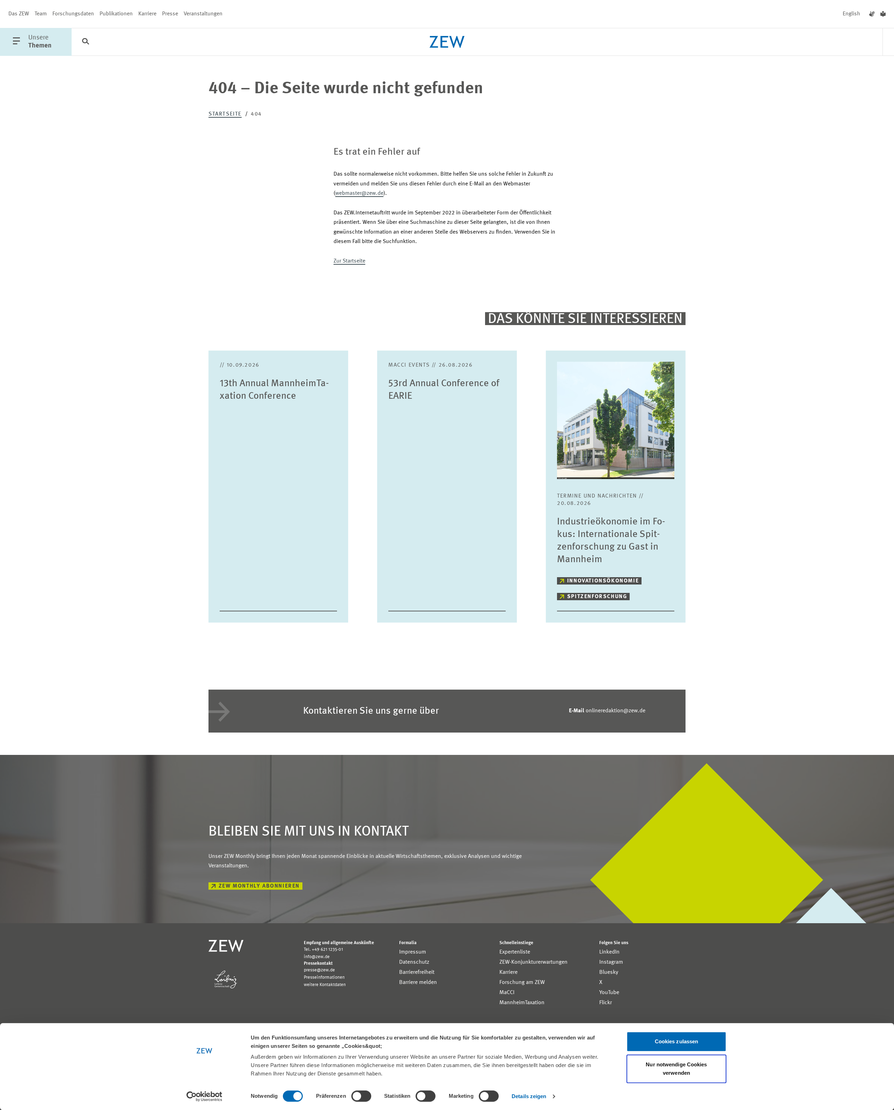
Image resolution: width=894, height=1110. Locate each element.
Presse (170, 14)
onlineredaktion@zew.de (607, 711)
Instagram (611, 962)
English (851, 14)
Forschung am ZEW (522, 982)
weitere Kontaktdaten (325, 985)
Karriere (147, 14)
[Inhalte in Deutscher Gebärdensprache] (872, 14)
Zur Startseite (349, 261)
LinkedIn (609, 952)
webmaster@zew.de (359, 193)
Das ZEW (18, 14)
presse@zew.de (319, 970)
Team (41, 14)
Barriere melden (418, 982)
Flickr (605, 1003)
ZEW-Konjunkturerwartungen (533, 962)
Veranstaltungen (203, 14)
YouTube (609, 992)
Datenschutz (414, 962)
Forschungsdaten (73, 14)
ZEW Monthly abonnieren (259, 886)
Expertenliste (514, 952)
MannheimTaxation (521, 1003)
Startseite (225, 114)
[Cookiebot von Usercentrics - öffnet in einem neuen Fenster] (204, 1096)
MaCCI (506, 992)
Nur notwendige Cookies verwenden (676, 1068)
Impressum (412, 952)
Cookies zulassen (676, 1041)
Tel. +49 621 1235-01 (323, 949)
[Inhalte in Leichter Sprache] (883, 14)
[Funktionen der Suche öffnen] (86, 42)
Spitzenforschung (597, 597)
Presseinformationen (324, 977)
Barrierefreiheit (416, 972)
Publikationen (116, 14)
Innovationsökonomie (603, 581)
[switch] (361, 1096)
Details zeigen (529, 1096)
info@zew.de (317, 957)
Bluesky (608, 972)
